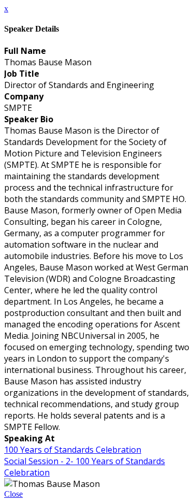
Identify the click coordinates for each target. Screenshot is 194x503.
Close (13, 494)
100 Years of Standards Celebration (72, 449)
